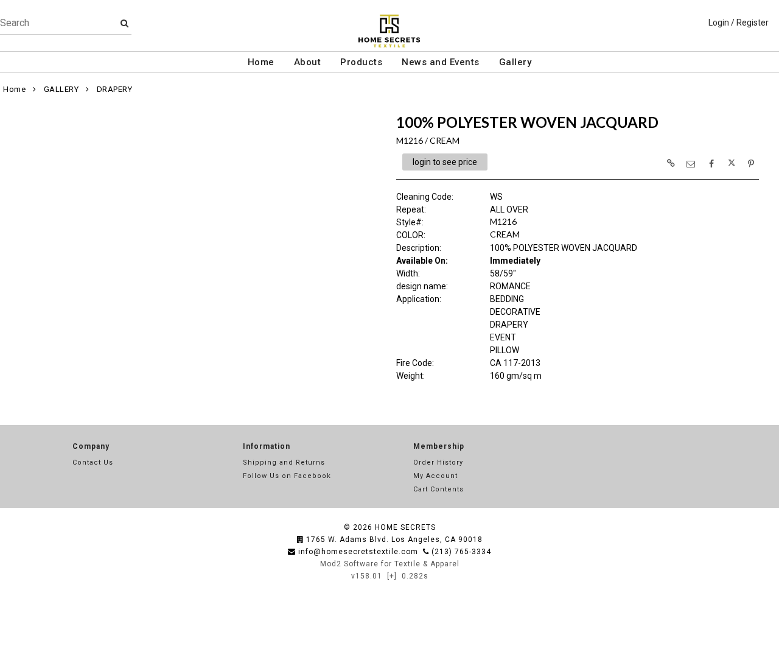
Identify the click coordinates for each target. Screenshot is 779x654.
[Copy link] (670, 163)
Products (361, 62)
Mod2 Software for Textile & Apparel (389, 564)
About (307, 62)
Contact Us (92, 462)
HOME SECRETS (405, 527)
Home (261, 62)
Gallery (515, 62)
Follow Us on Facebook (287, 476)
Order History (438, 462)
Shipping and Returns (284, 462)
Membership (438, 446)
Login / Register (738, 22)
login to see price (445, 162)
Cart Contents (438, 489)
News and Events (441, 62)
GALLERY (61, 89)
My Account (435, 476)
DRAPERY (115, 89)
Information (266, 446)
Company (91, 446)
